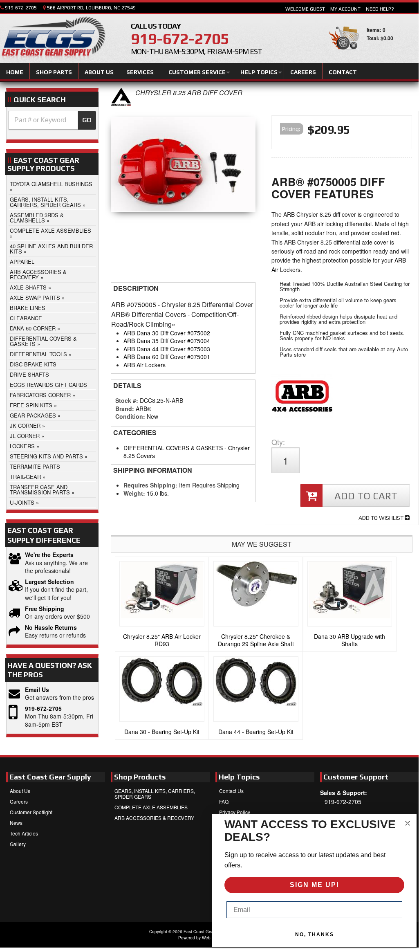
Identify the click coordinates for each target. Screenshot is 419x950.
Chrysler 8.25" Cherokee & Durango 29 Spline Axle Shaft (256, 640)
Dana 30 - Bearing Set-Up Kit (161, 732)
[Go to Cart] (344, 53)
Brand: (124, 408)
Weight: (134, 493)
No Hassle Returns (51, 627)
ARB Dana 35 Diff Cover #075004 (166, 341)
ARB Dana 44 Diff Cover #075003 (166, 349)
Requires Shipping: (150, 485)
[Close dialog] (407, 823)
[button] (52, 120)
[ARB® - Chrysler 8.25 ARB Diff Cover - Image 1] (183, 166)
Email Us (37, 690)
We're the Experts (49, 555)
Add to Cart (365, 495)
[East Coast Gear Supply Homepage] (52, 39)
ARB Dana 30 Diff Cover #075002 (166, 333)
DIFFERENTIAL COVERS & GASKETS (173, 448)
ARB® (143, 408)
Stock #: (127, 400)
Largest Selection (49, 582)
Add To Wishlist (382, 518)
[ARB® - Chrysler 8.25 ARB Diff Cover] (121, 103)
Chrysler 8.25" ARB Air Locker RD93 (162, 640)
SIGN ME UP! (314, 884)
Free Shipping (44, 609)
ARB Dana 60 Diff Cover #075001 (166, 357)
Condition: (130, 416)
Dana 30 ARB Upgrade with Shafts (349, 640)
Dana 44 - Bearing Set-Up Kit (256, 732)
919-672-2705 (43, 708)
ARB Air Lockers (144, 365)
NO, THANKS (314, 934)
